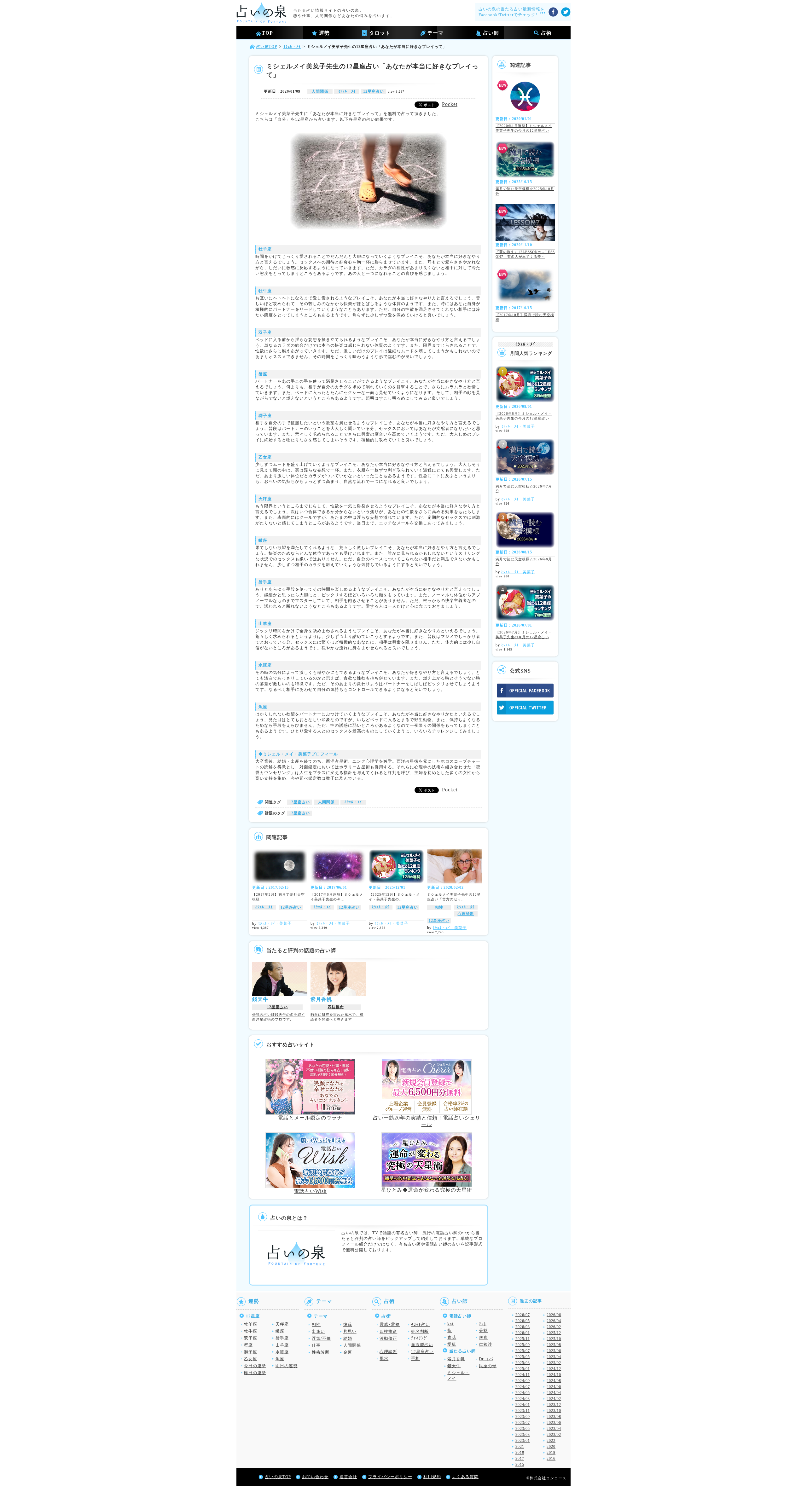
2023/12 (554, 1404)
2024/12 (554, 1369)
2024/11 (522, 1375)
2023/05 (522, 1428)
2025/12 (554, 1333)
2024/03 (522, 1398)
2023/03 (522, 1434)
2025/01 (522, 1369)
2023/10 (554, 1410)
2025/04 (554, 1357)
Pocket (449, 104)
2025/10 (554, 1339)
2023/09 (522, 1416)
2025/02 (554, 1363)
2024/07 (522, 1387)
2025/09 (522, 1345)
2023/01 (522, 1440)
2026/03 (522, 1327)
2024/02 (554, 1398)
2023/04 (554, 1428)
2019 (519, 1452)
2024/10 (554, 1375)
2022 (551, 1440)
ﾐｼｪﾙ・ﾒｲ (347, 91)
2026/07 (522, 1315)
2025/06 (554, 1351)
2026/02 (554, 1327)
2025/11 (522, 1339)
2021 (519, 1446)
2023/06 (554, 1422)
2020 (551, 1446)
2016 (551, 1458)
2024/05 (522, 1393)
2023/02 (554, 1434)
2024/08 (554, 1381)
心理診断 (466, 913)
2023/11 (522, 1410)
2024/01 (522, 1404)
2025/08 (554, 1345)
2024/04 (554, 1393)
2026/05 (522, 1321)
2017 (519, 1458)
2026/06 (554, 1315)
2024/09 (522, 1381)
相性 (439, 907)
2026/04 (554, 1321)
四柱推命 (336, 1007)
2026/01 (522, 1333)
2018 (551, 1452)
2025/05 (522, 1357)
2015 (519, 1464)
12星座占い (373, 91)
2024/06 (554, 1387)
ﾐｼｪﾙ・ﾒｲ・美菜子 (275, 923)
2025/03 (522, 1363)
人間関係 (320, 91)
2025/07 (522, 1351)
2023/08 (554, 1416)
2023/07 (522, 1422)
